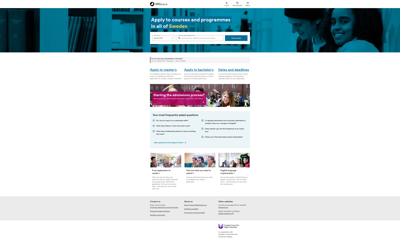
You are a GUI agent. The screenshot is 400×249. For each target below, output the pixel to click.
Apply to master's (163, 70)
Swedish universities (157, 215)
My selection (237, 5)
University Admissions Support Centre (164, 207)
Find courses (236, 38)
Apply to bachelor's (199, 70)
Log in (226, 5)
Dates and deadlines (233, 70)
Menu (248, 5)
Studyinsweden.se (225, 214)
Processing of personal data (194, 213)
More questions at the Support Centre (168, 142)
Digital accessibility (191, 209)
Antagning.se (223, 207)
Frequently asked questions (160, 211)
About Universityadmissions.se (195, 205)
